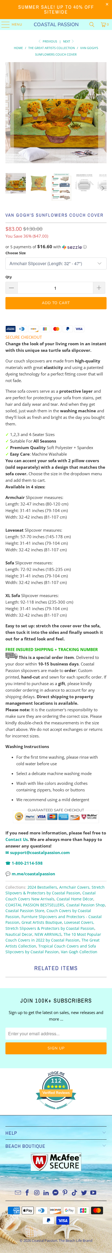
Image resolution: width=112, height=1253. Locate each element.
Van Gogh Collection (79, 951)
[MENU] (3, 24)
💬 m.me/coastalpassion (30, 873)
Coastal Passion (56, 24)
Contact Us (16, 839)
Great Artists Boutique (41, 922)
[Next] (102, 113)
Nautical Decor (18, 934)
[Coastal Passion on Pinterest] (65, 1193)
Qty (8, 276)
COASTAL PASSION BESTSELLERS (34, 905)
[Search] (92, 24)
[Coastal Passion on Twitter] (84, 1193)
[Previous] (9, 113)
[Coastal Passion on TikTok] (75, 1193)
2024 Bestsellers (42, 887)
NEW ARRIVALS (48, 934)
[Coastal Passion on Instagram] (37, 1193)
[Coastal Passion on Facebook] (27, 1193)
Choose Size (15, 252)
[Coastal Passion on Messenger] (56, 1193)
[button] (55, 247)
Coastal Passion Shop (85, 905)
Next (67, 41)
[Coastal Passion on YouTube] (93, 1193)
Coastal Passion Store (24, 910)
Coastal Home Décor (75, 899)
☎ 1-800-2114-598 (24, 863)
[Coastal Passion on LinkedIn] (46, 1193)
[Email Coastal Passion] (18, 1193)
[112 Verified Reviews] (56, 1112)
